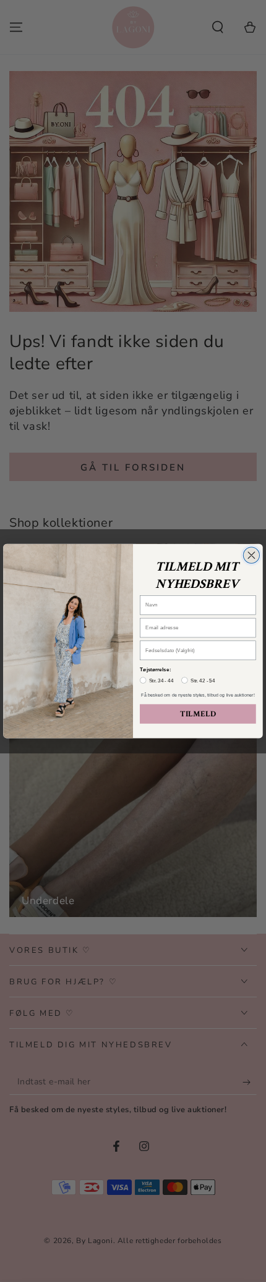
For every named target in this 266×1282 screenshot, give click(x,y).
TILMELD (198, 714)
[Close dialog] (251, 555)
